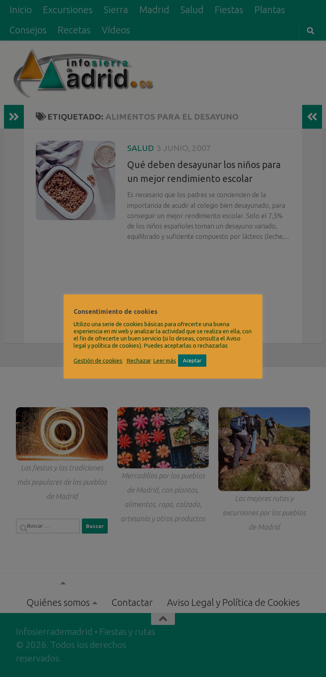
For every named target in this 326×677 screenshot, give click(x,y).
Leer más (164, 360)
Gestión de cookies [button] (98, 360)
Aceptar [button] (192, 360)
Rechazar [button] (138, 360)
